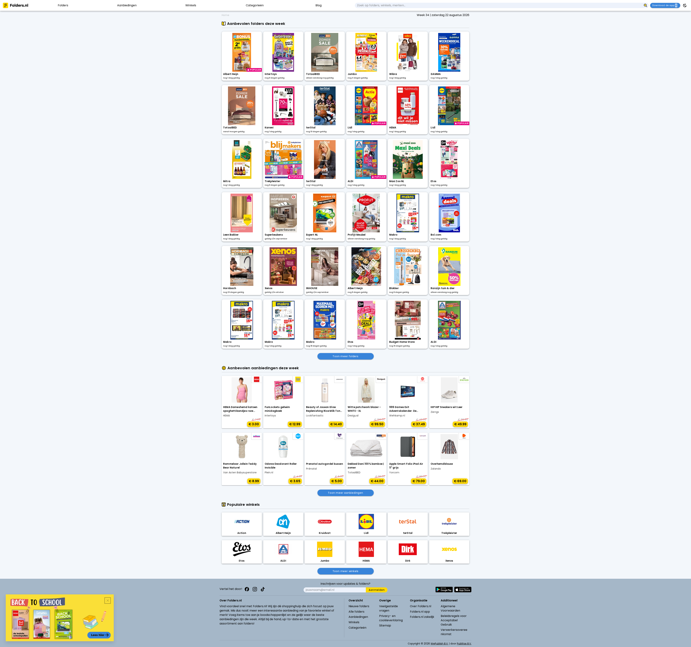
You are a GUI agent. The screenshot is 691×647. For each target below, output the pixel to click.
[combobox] (498, 5)
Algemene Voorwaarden (450, 608)
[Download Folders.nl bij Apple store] (462, 589)
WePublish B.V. (439, 643)
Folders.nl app (420, 612)
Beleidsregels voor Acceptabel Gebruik (454, 620)
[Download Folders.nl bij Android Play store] (444, 589)
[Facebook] (247, 589)
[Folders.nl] (15, 5)
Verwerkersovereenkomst (454, 632)
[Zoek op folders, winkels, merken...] (645, 5)
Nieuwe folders (359, 606)
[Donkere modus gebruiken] (685, 5)
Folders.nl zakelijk (422, 617)
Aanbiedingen (358, 617)
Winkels (354, 622)
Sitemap (385, 625)
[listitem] (63, 5)
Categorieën (357, 628)
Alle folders (356, 612)
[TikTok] (262, 589)
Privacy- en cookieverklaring (391, 618)
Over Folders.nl (420, 606)
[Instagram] (255, 589)
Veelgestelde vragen (388, 608)
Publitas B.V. (464, 643)
